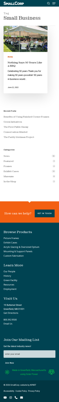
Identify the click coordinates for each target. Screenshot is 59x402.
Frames (8, 166)
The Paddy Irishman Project (19, 137)
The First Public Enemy (16, 126)
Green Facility (10, 280)
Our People (9, 271)
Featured (9, 161)
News (10, 57)
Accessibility (9, 391)
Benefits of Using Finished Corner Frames (26, 116)
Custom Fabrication (14, 255)
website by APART (28, 385)
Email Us (8, 323)
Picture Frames (11, 238)
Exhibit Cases (11, 171)
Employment (10, 289)
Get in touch (45, 213)
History (7, 275)
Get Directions (11, 312)
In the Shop (10, 181)
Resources (9, 284)
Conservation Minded (15, 132)
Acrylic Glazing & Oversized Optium (21, 246)
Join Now (9, 363)
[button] (53, 3)
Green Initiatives (13, 121)
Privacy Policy (34, 391)
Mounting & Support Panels (18, 251)
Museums (9, 176)
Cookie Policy (21, 391)
